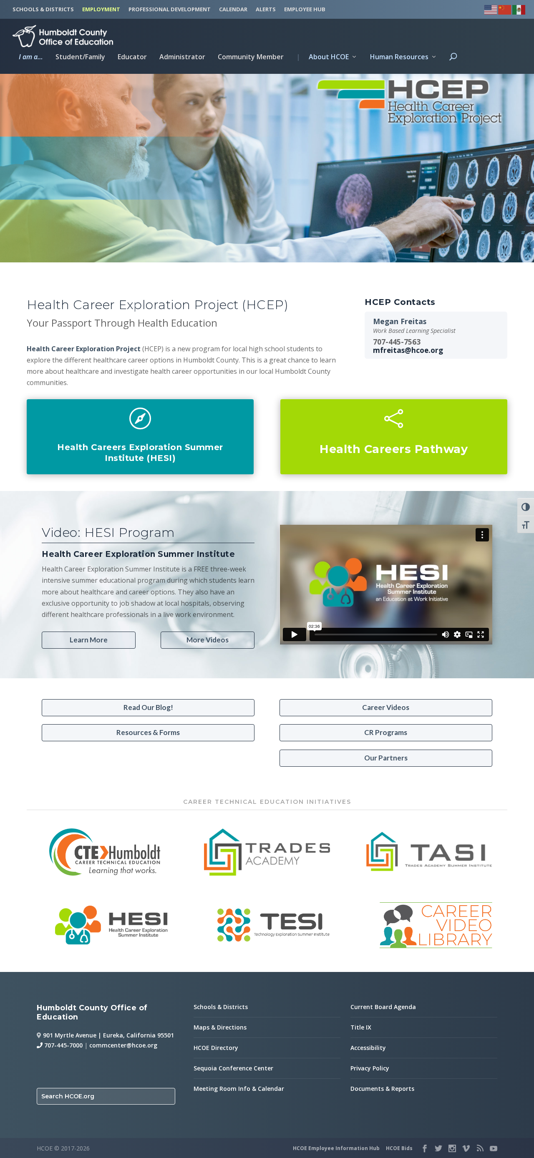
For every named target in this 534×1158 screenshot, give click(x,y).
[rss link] (480, 1148)
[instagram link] (452, 1148)
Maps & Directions (220, 1027)
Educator (132, 57)
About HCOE (322, 57)
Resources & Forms (148, 732)
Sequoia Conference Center (233, 1068)
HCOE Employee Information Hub (336, 1148)
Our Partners (386, 757)
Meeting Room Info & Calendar (239, 1089)
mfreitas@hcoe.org (408, 350)
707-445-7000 (63, 1045)
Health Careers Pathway (394, 449)
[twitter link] (438, 1148)
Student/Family (80, 57)
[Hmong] (505, 9)
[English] (491, 9)
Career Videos (385, 707)
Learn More (89, 639)
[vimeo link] (466, 1148)
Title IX (360, 1027)
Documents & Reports (382, 1089)
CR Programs (385, 732)
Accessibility (368, 1048)
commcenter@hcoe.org (123, 1045)
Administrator (182, 57)
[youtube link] (493, 1148)
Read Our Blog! (148, 707)
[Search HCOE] (453, 63)
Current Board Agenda (383, 1007)
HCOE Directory (216, 1048)
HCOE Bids (399, 1148)
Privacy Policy (369, 1068)
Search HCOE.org (67, 1096)
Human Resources (399, 57)
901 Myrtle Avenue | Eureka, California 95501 (108, 1035)
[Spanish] (519, 9)
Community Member (251, 57)
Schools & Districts (221, 1007)
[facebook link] (424, 1148)
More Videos (207, 639)
